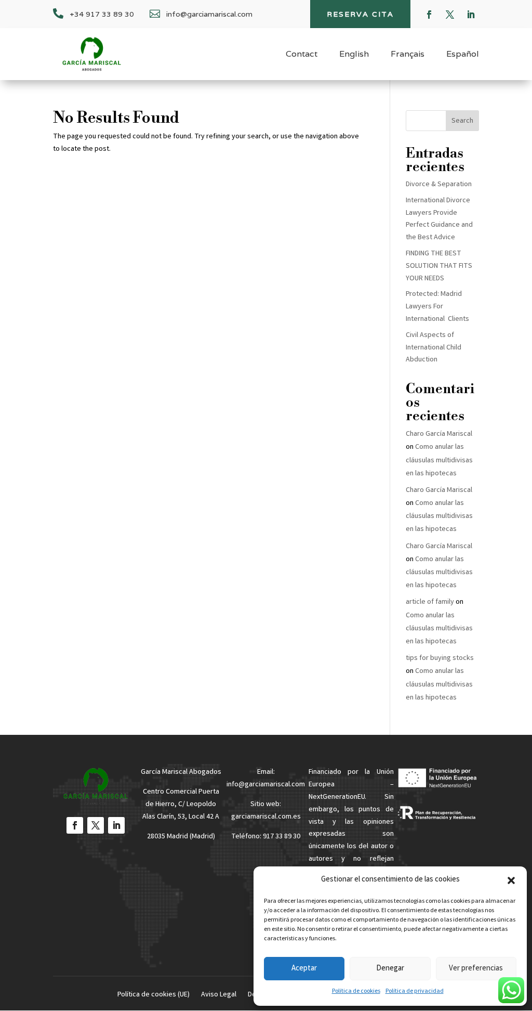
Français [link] (407, 54)
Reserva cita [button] (360, 14)
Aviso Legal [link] (218, 995)
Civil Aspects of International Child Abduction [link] (433, 348)
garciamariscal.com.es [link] (266, 817)
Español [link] (462, 54)
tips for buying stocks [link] (440, 658)
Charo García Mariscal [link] (439, 434)
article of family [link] (430, 602)
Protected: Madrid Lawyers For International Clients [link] (437, 307)
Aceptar (304, 969)
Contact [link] (301, 54)
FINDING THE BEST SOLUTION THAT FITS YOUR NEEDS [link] (439, 266)
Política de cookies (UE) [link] (153, 995)
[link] (91, 54)
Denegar (390, 969)
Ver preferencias (476, 969)
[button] (511, 880)
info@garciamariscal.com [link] (266, 785)
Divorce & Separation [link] (439, 184)
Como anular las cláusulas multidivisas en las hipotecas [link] (439, 460)
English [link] (354, 54)
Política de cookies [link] (356, 991)
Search (462, 121)
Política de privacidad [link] (414, 991)
